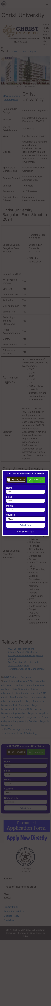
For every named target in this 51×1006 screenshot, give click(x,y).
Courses (10, 514)
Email (9, 497)
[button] (36, 480)
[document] (25, 503)
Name (9, 487)
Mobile (9, 505)
